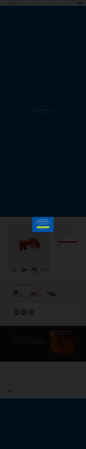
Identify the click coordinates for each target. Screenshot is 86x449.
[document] (43, 224)
